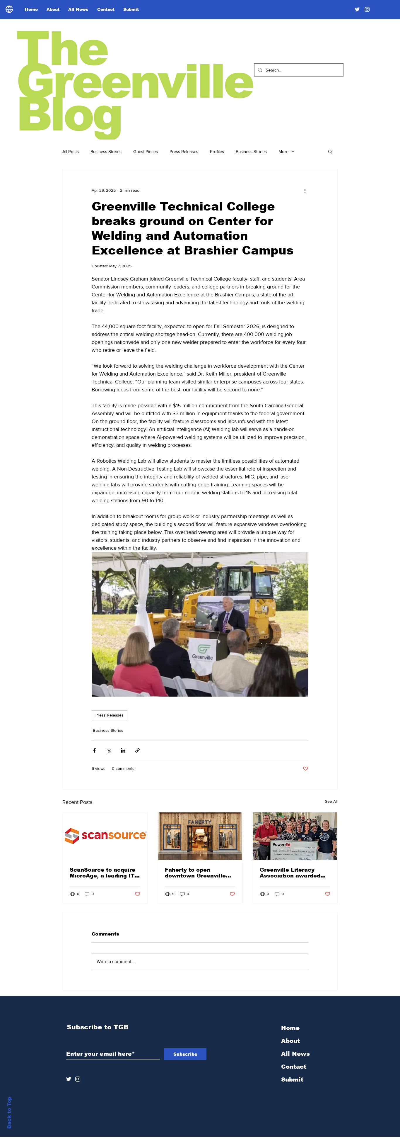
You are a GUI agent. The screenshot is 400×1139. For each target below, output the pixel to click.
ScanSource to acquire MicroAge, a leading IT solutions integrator (102, 873)
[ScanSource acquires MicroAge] (105, 836)
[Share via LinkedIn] (123, 750)
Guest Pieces (145, 151)
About (290, 1041)
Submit (292, 1079)
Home (290, 1028)
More (283, 151)
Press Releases (184, 151)
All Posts (70, 151)
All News (295, 1053)
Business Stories (106, 151)
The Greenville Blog (134, 81)
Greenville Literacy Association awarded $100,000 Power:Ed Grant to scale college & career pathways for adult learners (295, 873)
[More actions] (304, 190)
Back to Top (9, 1113)
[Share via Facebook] (94, 750)
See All (331, 801)
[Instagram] (367, 9)
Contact (293, 1066)
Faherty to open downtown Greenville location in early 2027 (196, 873)
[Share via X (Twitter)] (109, 750)
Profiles (217, 151)
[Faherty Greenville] (200, 836)
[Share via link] (137, 750)
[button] (330, 151)
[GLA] (295, 836)
